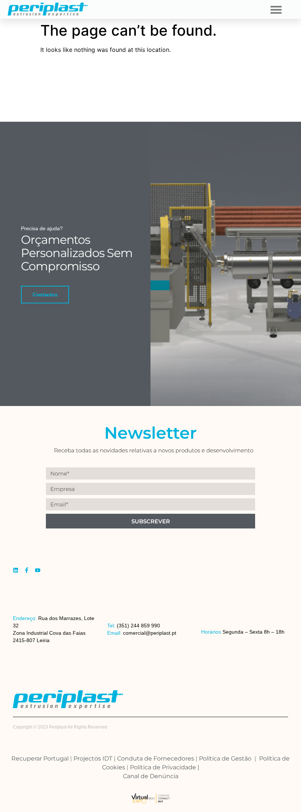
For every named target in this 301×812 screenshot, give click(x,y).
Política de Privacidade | (164, 767)
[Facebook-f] (26, 570)
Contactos (45, 295)
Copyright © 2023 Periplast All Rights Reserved (60, 727)
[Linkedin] (15, 570)
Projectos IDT (92, 758)
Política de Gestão (226, 758)
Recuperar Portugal (40, 758)
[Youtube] (37, 570)
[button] (275, 9)
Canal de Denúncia (150, 776)
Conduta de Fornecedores (155, 758)
